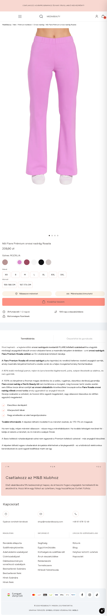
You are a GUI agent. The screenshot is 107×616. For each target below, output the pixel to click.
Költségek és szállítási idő (51, 552)
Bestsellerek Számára (14, 569)
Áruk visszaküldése (48, 556)
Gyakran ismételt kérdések (15, 522)
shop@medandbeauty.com (50, 522)
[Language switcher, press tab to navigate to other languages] (8, 594)
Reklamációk (44, 561)
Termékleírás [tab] (28, 338)
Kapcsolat (78, 556)
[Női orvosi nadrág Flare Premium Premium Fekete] (41, 262)
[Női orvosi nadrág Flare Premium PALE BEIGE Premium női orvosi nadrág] (48, 262)
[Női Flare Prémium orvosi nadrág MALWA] (27, 262)
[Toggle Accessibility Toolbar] (102, 611)
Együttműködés (46, 547)
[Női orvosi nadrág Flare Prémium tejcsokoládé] (12, 262)
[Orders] (96, 17)
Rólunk (76, 543)
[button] (49, 235)
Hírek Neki (8, 582)
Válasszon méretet (28, 294)
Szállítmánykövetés (13, 547)
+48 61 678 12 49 (81, 522)
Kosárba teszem (56, 302)
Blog (75, 547)
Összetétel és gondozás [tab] (79, 338)
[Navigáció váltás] (20, 16)
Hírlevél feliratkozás (48, 570)
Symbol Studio (52, 610)
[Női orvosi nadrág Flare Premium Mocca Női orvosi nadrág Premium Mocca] (5, 262)
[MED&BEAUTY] (53, 16)
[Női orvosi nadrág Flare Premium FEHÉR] (34, 262)
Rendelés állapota (12, 543)
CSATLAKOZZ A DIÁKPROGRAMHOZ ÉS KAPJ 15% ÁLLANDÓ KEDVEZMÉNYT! (53, 5)
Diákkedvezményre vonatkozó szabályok (14, 563)
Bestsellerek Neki (12, 573)
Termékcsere (45, 565)
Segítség (42, 543)
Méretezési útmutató (82, 294)
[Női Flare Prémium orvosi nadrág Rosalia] (19, 262)
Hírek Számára (10, 578)
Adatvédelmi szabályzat (15, 552)
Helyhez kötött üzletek (85, 552)
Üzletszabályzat (11, 556)
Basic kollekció (10, 439)
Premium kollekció (63, 439)
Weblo (75, 610)
